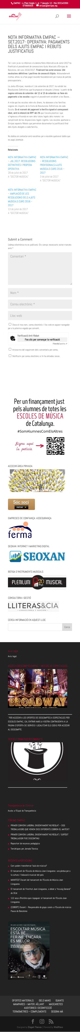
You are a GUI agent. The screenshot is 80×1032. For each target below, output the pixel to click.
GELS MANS (45, 1000)
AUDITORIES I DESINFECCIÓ (38, 1008)
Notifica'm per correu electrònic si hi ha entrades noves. (36, 356)
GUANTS (60, 1000)
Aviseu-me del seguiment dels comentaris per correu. (35, 349)
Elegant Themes (35, 1027)
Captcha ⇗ (60, 343)
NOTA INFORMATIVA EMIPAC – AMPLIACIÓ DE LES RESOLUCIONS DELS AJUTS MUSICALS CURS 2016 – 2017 (22, 197)
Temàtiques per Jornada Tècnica (24, 848)
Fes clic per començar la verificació (42, 339)
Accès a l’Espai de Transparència (22, 810)
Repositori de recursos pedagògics (25, 843)
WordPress (58, 1027)
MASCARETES (56, 1004)
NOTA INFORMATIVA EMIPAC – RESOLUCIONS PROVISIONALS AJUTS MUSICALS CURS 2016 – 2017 (54, 164)
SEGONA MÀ (57, 1011)
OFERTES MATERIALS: (23, 1000)
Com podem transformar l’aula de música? (29, 865)
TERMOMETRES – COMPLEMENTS (29, 1011)
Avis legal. (12, 656)
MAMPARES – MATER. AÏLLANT (28, 1004)
